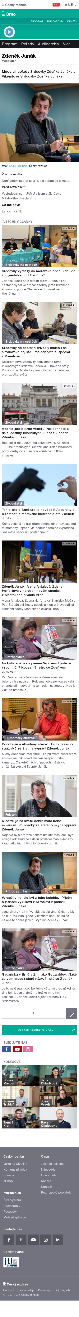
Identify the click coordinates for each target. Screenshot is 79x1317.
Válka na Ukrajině (15, 1164)
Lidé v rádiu (49, 1175)
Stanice (8, 1175)
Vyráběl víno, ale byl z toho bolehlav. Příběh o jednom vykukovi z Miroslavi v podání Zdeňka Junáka (37, 902)
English (65, 1290)
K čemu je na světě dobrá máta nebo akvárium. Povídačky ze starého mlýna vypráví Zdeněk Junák (39, 825)
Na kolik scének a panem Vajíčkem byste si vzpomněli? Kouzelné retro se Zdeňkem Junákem (36, 667)
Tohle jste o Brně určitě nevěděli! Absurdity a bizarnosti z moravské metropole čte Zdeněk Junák (38, 514)
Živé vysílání (12, 1200)
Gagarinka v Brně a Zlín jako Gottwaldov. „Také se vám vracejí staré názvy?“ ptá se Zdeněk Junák (39, 978)
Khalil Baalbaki (18, 165)
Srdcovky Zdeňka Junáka (51, 71)
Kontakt (46, 1187)
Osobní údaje (26, 1290)
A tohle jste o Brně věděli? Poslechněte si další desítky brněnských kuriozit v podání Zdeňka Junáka (36, 433)
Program (37, 21)
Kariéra (46, 1181)
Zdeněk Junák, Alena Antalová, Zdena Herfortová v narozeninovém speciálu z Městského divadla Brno (32, 591)
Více (69, 44)
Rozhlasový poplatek (56, 1192)
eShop (8, 1181)
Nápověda (48, 1169)
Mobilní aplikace (14, 1217)
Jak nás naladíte (52, 1164)
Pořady (27, 44)
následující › (71, 1013)
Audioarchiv (55, 21)
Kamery (72, 21)
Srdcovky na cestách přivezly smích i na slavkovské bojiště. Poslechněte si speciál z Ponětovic (36, 352)
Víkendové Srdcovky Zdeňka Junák (31, 76)
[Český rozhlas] (14, 4)
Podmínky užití (47, 1290)
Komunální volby (15, 1169)
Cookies (8, 1290)
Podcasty (10, 1211)
